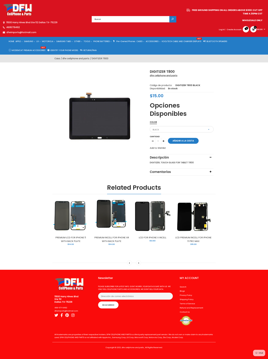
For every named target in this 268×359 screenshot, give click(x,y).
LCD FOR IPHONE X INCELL (152, 237)
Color (153, 122)
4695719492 (13, 27)
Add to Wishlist (158, 148)
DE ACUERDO (108, 305)
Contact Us (185, 312)
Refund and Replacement (191, 307)
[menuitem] (11, 41)
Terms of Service (187, 303)
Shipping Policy (186, 299)
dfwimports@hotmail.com (21, 32)
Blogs (182, 291)
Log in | (222, 29)
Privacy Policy (186, 295)
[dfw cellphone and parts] (18, 16)
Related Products (134, 187)
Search (183, 287)
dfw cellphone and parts (163, 75)
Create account (234, 29)
